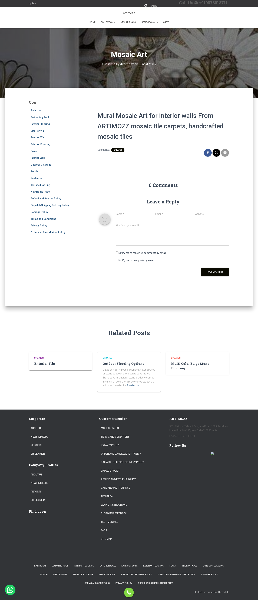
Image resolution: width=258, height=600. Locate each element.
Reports (36, 445)
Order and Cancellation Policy (48, 232)
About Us (36, 428)
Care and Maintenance (115, 487)
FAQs (104, 530)
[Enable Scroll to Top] (251, 593)
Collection (107, 22)
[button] (114, 22)
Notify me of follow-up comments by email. (142, 253)
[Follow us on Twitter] (184, 455)
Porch (34, 171)
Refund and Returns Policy (46, 198)
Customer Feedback (114, 513)
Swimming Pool (40, 117)
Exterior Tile (44, 363)
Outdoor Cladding (41, 164)
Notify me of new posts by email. (136, 260)
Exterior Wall (38, 130)
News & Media (39, 436)
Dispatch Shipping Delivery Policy (50, 205)
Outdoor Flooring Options (123, 363)
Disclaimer (38, 453)
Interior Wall (38, 157)
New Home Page (40, 191)
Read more (133, 385)
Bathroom (36, 110)
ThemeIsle (223, 592)
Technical (107, 496)
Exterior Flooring (40, 144)
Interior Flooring (40, 124)
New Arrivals (128, 22)
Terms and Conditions (43, 218)
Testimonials (109, 522)
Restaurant (37, 178)
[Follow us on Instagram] (204, 455)
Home (92, 22)
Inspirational (148, 22)
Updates (33, 3)
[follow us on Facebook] (173, 455)
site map (106, 539)
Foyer (34, 151)
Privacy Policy (39, 225)
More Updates (110, 428)
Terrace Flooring (40, 185)
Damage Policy (39, 212)
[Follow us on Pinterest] (194, 455)
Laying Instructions (114, 504)
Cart (166, 22)
